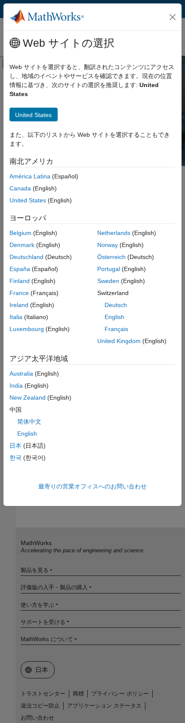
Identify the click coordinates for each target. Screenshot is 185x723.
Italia (15, 316)
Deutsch (116, 304)
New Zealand (27, 397)
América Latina (29, 176)
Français (116, 328)
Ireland (18, 304)
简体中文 (29, 421)
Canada (20, 188)
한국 (15, 457)
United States (27, 200)
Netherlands (113, 232)
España (19, 268)
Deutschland (26, 256)
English (114, 316)
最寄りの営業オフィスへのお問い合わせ (92, 486)
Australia (21, 373)
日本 (15, 445)
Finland (19, 280)
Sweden (108, 280)
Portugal (108, 268)
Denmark (21, 244)
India (16, 385)
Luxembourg (26, 328)
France (19, 292)
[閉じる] (172, 17)
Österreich (111, 256)
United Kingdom (119, 340)
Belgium (20, 232)
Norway (107, 244)
